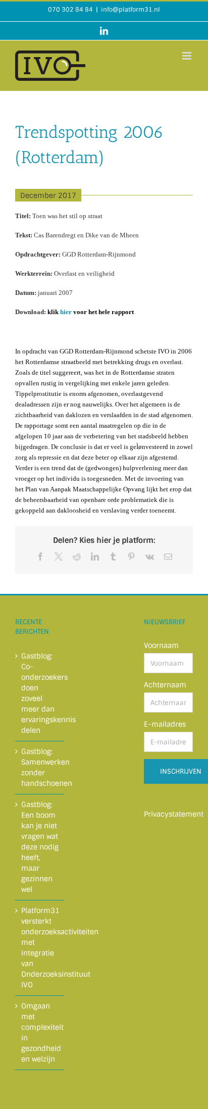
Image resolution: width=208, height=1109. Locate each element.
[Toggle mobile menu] (187, 56)
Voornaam (161, 645)
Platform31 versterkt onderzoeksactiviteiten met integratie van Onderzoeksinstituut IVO (40, 947)
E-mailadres (165, 724)
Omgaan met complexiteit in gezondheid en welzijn (40, 1032)
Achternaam (165, 684)
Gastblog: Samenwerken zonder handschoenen (40, 767)
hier (66, 312)
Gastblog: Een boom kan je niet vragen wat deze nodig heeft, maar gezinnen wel (40, 847)
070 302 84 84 (70, 10)
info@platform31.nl (130, 10)
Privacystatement (173, 814)
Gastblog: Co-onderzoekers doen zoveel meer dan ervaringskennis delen (40, 693)
